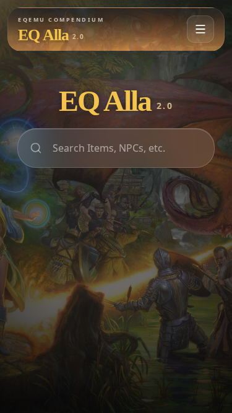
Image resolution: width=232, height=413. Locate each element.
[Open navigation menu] (200, 29)
